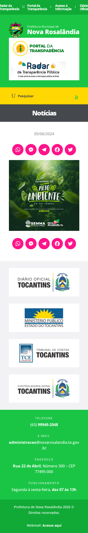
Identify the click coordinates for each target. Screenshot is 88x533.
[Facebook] (57, 150)
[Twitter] (70, 150)
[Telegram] (44, 150)
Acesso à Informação (63, 7)
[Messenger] (31, 150)
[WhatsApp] (17, 150)
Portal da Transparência (37, 7)
